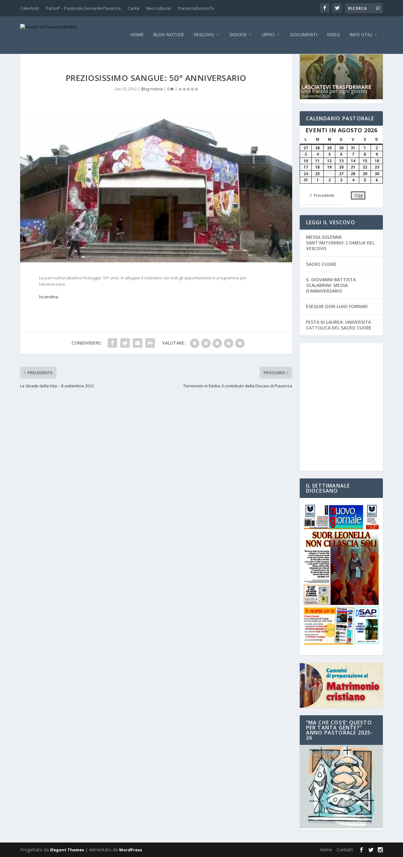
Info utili (360, 34)
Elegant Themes (67, 850)
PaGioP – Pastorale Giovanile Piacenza (83, 8)
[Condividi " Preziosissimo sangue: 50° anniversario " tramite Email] (137, 343)
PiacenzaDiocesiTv (196, 8)
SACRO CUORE (321, 264)
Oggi (359, 195)
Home (137, 34)
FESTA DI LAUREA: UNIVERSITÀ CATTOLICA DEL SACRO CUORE (339, 325)
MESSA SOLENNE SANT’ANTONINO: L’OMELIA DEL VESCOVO (340, 242)
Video (333, 34)
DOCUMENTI (303, 34)
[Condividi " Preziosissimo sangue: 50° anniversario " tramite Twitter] (125, 343)
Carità (133, 8)
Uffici (268, 34)
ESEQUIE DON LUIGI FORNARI (337, 306)
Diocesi (238, 34)
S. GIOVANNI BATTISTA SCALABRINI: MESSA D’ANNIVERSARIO (331, 285)
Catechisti (29, 8)
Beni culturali (158, 8)
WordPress (130, 850)
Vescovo (204, 34)
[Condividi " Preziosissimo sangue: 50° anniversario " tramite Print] (150, 343)
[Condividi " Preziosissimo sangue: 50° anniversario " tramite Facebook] (112, 343)
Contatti (345, 850)
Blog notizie (168, 34)
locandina (48, 297)
